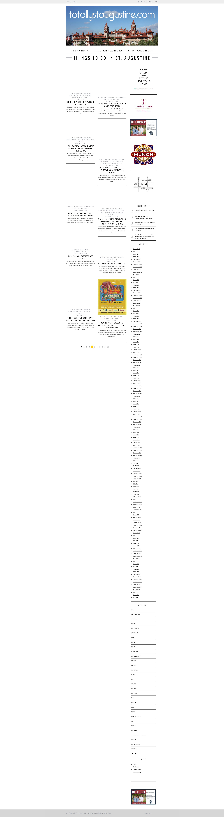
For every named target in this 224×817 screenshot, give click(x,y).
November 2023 (137, 326)
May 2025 (136, 282)
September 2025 (137, 272)
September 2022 (137, 362)
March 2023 (136, 347)
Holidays (75, 97)
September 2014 (137, 587)
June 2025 (136, 280)
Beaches (115, 159)
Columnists (135, 628)
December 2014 (137, 579)
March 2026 (136, 256)
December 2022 (137, 354)
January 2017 (136, 520)
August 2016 (136, 533)
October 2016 (137, 528)
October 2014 (137, 584)
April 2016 (136, 543)
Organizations (110, 212)
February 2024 (137, 321)
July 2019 (135, 460)
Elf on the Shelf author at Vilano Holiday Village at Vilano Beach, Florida (112, 170)
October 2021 (137, 391)
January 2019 (136, 471)
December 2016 (137, 522)
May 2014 (136, 597)
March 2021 (136, 409)
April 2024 (136, 316)
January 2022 (136, 383)
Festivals (88, 95)
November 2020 (137, 419)
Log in (134, 764)
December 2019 (137, 447)
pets (133, 721)
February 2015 (137, 574)
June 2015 (136, 564)
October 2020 (137, 422)
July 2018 (135, 484)
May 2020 (136, 435)
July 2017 (135, 512)
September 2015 (137, 556)
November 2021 (137, 388)
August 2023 (136, 334)
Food (121, 51)
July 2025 (135, 277)
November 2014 (137, 582)
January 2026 (136, 262)
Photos (133, 725)
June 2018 (136, 486)
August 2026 (136, 249)
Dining (133, 642)
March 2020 (136, 440)
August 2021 (136, 396)
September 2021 (137, 393)
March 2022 (136, 378)
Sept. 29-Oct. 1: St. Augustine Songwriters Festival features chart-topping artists (112, 325)
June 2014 (136, 595)
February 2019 (137, 468)
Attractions (85, 51)
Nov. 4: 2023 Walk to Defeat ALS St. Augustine (80, 257)
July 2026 (135, 251)
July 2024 (135, 308)
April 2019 (136, 466)
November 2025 (137, 267)
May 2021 (136, 404)
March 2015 (136, 571)
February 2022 (137, 380)
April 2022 (136, 375)
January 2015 (136, 577)
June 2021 (136, 401)
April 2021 (136, 406)
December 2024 (137, 295)
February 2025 (137, 290)
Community (87, 93)
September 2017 (137, 509)
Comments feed (137, 769)
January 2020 (136, 445)
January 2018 (136, 499)
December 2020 (137, 416)
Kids (83, 139)
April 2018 (136, 491)
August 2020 (136, 427)
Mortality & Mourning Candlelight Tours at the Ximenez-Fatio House (80, 214)
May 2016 (136, 540)
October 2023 (137, 329)
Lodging (134, 702)
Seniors (134, 739)
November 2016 (137, 525)
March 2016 (136, 546)
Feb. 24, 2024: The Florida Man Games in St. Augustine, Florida (112, 105)
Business (122, 159)
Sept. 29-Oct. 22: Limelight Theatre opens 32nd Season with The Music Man (80, 319)
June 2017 (136, 515)
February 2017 (137, 517)
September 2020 (137, 424)
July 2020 (135, 429)
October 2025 (137, 269)
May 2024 (136, 313)
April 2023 (136, 344)
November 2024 (137, 298)
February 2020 (137, 442)
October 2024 (137, 300)
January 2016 (136, 548)
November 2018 (137, 476)
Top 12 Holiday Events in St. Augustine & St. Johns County (80, 103)
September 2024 (137, 303)
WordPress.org (137, 772)
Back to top (148, 813)
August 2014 (136, 589)
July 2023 (135, 336)
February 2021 (137, 411)
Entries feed (136, 767)
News (85, 97)
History (130, 51)
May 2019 (136, 463)
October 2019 (137, 453)
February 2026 (137, 259)
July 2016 (135, 535)
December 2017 (137, 502)
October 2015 (137, 553)
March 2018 (136, 494)
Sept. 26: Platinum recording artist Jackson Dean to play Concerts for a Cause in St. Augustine (144, 236)
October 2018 (137, 478)
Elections (134, 651)
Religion (134, 730)
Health (133, 684)
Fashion (134, 665)
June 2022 (136, 370)
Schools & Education (138, 735)
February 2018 (137, 497)
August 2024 (136, 305)
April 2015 (136, 569)
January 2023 (136, 352)
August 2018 (136, 481)
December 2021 (137, 385)
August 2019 (136, 458)
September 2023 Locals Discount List (112, 264)
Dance (133, 637)
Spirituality (135, 744)
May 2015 (136, 566)
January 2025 (136, 292)
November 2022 (137, 357)
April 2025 (136, 285)
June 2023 (136, 339)
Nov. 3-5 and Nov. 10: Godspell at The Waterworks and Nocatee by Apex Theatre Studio (80, 148)
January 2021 (136, 414)
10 (108, 347)
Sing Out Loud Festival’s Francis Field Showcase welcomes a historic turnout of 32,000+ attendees (112, 221)
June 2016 (136, 538)
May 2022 (136, 373)
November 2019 (137, 450)
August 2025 (136, 274)
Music (139, 51)
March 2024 (136, 318)
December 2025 (137, 264)
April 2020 (136, 437)
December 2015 (137, 551)
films (133, 674)
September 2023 (137, 331)
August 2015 (136, 558)
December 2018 (137, 473)
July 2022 (135, 367)
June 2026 (136, 254)
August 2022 (136, 365)
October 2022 (137, 360)
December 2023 (137, 323)
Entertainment (100, 51)
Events (113, 51)
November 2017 (137, 504)
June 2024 (136, 311)
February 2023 (137, 349)
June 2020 (136, 432)
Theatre (149, 51)
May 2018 (136, 489)
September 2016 (137, 530)
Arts (74, 51)
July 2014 (135, 592)
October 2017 (137, 507)
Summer (133, 749)
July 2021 (135, 398)
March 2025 (136, 287)
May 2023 (136, 342)
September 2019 (137, 455)
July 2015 (135, 561)
